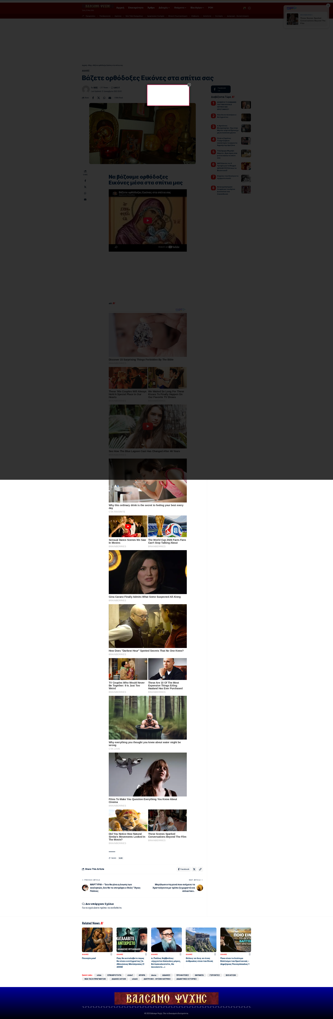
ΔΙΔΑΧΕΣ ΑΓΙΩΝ (119, 979)
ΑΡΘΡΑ (142, 975)
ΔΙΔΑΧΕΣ (85, 954)
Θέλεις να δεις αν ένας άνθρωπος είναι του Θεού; (199, 959)
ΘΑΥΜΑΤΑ (199, 975)
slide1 (130, 975)
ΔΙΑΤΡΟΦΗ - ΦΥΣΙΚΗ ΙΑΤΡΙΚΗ (157, 979)
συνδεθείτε (116, 907)
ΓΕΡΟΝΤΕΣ (215, 975)
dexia (153, 975)
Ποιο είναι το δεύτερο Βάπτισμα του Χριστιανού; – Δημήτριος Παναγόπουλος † (234, 961)
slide (121, 858)
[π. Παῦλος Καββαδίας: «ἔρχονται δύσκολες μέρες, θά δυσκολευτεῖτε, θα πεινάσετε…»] (166, 940)
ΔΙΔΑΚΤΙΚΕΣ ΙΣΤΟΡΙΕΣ (187, 979)
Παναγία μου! (89, 958)
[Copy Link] (200, 869)
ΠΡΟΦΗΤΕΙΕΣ (182, 975)
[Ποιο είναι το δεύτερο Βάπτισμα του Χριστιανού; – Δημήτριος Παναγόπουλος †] (235, 940)
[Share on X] (194, 869)
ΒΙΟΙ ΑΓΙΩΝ (231, 975)
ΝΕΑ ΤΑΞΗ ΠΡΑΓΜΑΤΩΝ (95, 979)
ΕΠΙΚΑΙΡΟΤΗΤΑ (114, 975)
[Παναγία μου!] (97, 940)
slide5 (135, 979)
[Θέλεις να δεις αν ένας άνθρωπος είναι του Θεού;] (201, 940)
